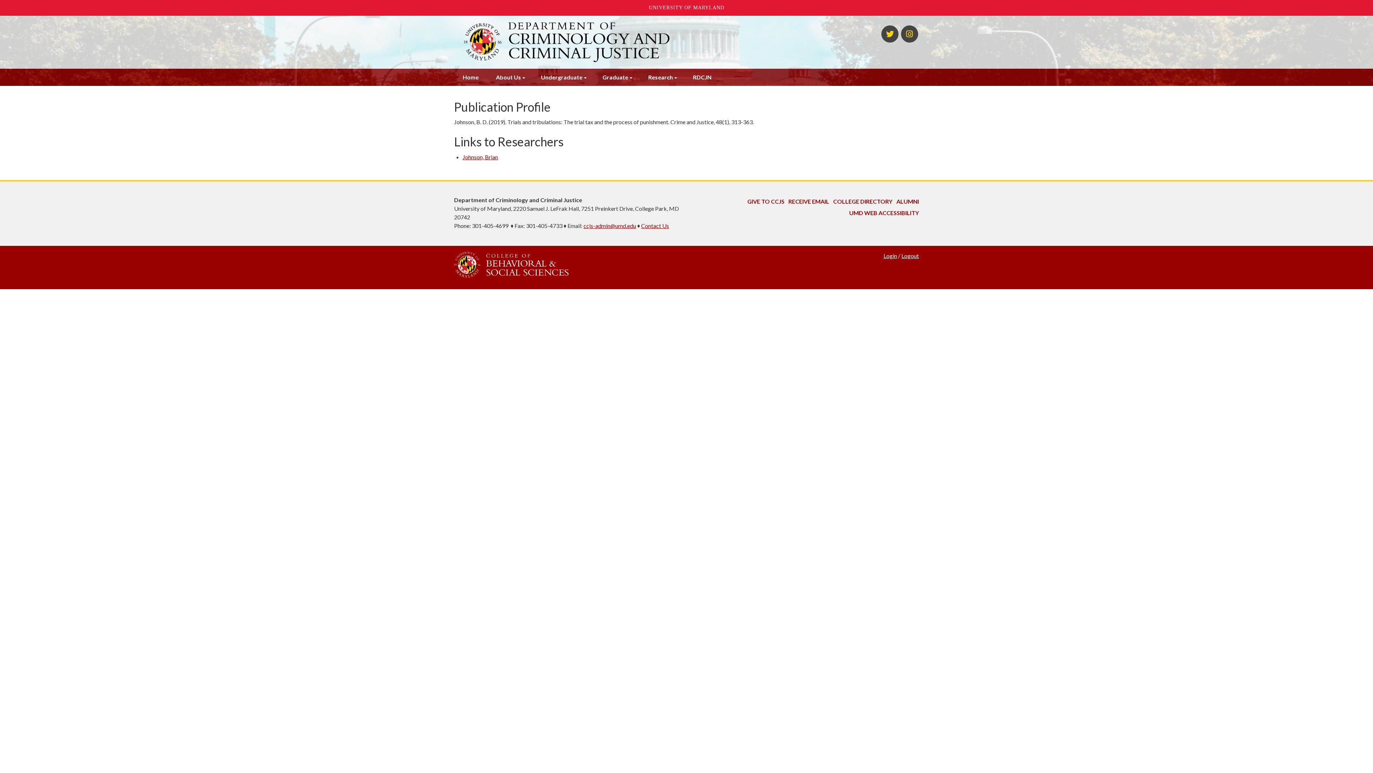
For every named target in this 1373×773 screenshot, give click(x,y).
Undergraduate (561, 77)
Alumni (907, 201)
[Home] (607, 42)
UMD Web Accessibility (884, 212)
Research (660, 77)
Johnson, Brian (480, 157)
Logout (910, 255)
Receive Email (808, 201)
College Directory (862, 201)
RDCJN (702, 77)
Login (890, 255)
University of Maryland (686, 7)
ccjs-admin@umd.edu (610, 225)
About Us (508, 77)
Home (471, 77)
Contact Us (655, 225)
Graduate (615, 77)
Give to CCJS (765, 201)
